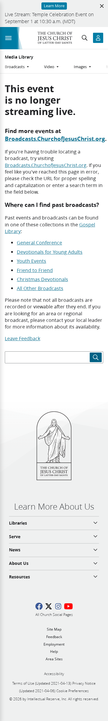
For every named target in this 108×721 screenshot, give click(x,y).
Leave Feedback (22, 338)
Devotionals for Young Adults (49, 251)
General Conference (39, 242)
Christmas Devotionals (42, 279)
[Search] (96, 357)
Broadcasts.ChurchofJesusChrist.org (55, 139)
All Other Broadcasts (40, 288)
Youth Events (31, 260)
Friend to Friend (35, 270)
